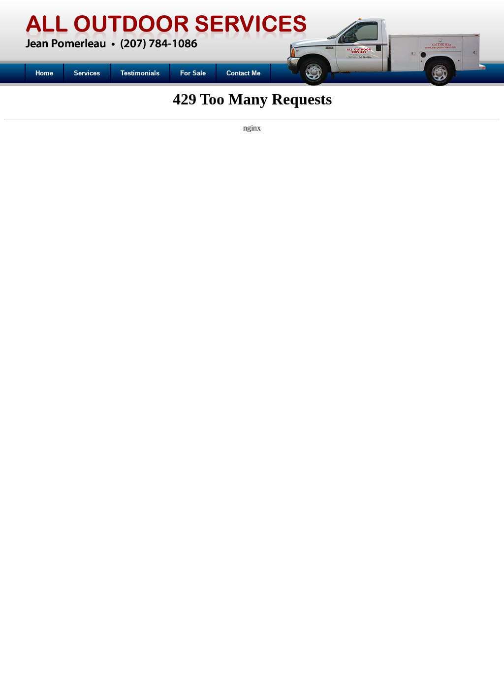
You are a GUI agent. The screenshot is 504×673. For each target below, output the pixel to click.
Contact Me (243, 73)
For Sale (193, 73)
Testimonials (140, 73)
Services (87, 73)
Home (44, 73)
